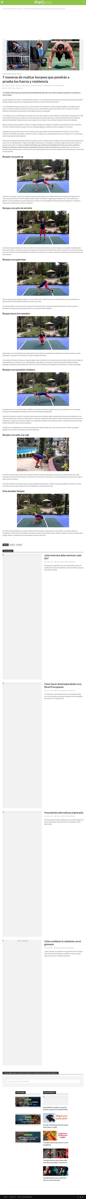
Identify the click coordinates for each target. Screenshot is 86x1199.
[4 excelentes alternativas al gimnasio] (22, 874)
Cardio (5, 74)
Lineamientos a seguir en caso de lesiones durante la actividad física (55, 1108)
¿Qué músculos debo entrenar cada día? (62, 557)
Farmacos (28, 1099)
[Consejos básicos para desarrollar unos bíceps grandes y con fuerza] (55, 1153)
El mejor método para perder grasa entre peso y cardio (55, 1126)
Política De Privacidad (24, 1197)
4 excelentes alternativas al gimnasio (63, 812)
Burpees (12, 545)
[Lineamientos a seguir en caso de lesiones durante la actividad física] (55, 1100)
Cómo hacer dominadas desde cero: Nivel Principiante (63, 685)
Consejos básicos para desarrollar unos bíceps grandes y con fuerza (55, 1161)
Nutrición (28, 1117)
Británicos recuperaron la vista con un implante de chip (28, 1138)
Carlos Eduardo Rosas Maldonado (13, 88)
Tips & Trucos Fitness (16, 8)
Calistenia (19, 545)
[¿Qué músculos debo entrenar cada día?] (22, 616)
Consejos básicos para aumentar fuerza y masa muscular (54, 1179)
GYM (8, 8)
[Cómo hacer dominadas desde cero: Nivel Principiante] (22, 745)
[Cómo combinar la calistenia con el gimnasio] (22, 1002)
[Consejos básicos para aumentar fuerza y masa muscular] (55, 1171)
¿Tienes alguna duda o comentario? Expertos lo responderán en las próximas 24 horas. (41, 85)
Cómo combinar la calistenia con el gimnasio (62, 943)
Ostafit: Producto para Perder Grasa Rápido (28, 1103)
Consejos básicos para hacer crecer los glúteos (55, 1144)
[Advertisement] (43, 24)
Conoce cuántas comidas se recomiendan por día (28, 1120)
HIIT (72, 134)
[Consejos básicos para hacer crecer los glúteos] (55, 1135)
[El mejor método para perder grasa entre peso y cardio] (55, 1118)
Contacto (12, 1197)
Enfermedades (28, 1135)
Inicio (4, 8)
